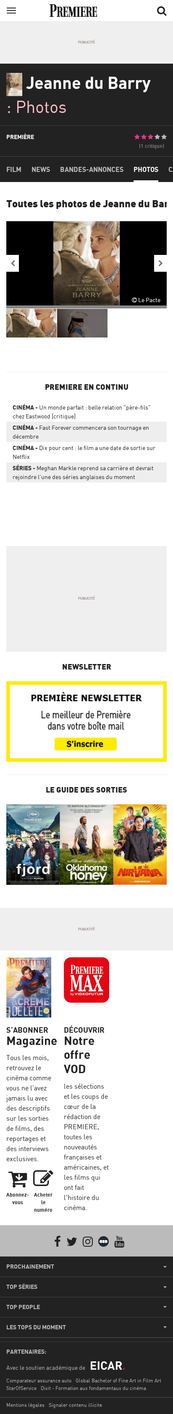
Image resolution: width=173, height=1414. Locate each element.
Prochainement (30, 1266)
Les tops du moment (36, 1327)
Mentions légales (25, 1405)
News (40, 169)
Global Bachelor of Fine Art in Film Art (118, 1380)
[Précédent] (12, 263)
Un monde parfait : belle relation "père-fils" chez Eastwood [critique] (82, 412)
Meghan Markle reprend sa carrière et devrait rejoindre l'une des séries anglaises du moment (83, 472)
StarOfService (21, 1388)
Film (13, 169)
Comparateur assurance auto (38, 1380)
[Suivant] (160, 263)
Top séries (21, 1286)
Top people (23, 1307)
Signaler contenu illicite (75, 1405)
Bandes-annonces (91, 169)
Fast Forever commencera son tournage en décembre (81, 432)
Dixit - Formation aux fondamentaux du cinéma (93, 1388)
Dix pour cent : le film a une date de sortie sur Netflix (84, 452)
